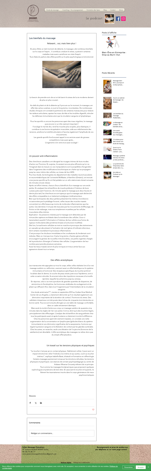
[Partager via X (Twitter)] (35, 403)
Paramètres (128, 467)
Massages (32, 396)
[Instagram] (123, 19)
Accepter (141, 467)
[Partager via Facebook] (30, 403)
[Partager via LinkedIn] (41, 403)
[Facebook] (118, 19)
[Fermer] (148, 467)
